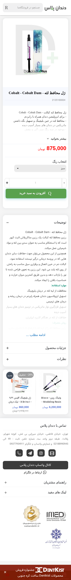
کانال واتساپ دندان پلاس (35, 465)
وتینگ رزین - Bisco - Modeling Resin (51, 400)
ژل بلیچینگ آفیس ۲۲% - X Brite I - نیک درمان (20, 400)
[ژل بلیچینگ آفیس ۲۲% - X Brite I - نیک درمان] (20, 383)
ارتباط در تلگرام (33, 472)
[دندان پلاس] (55, 7)
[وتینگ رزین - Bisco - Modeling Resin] (51, 383)
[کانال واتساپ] (19, 453)
